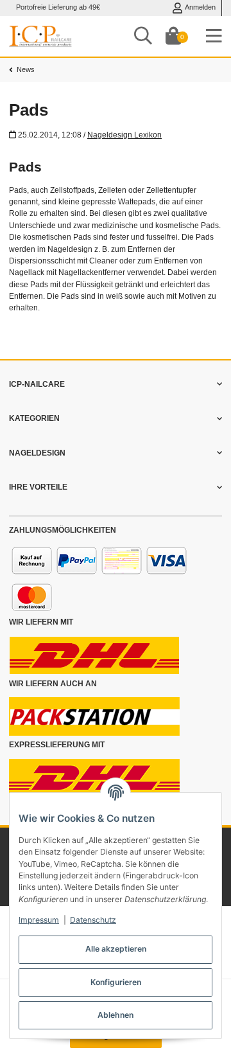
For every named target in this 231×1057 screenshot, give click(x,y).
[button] (115, 384)
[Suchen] (142, 36)
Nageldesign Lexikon (124, 134)
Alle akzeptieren (115, 949)
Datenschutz (93, 920)
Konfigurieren (115, 982)
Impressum (39, 920)
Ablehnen (115, 1015)
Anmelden (200, 7)
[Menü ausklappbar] (214, 36)
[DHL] (94, 654)
